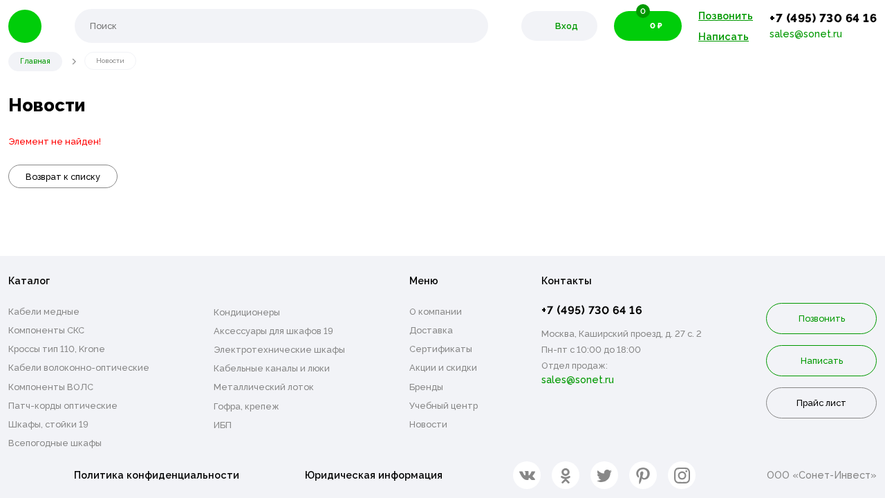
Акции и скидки (443, 367)
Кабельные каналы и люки (272, 368)
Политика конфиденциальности (156, 475)
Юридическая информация (373, 475)
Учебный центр (443, 405)
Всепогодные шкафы (55, 443)
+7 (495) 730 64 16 (823, 18)
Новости (428, 424)
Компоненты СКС (46, 330)
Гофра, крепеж (246, 406)
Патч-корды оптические (63, 405)
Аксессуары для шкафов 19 (273, 331)
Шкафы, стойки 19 (48, 424)
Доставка (431, 330)
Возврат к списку (63, 177)
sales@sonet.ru (806, 33)
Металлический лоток (264, 387)
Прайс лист (821, 403)
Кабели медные (44, 311)
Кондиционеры (247, 312)
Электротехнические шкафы (279, 349)
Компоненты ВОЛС (50, 387)
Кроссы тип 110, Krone (56, 349)
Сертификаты (440, 349)
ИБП (223, 425)
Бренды (426, 387)
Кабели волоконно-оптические (78, 367)
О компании (435, 311)
